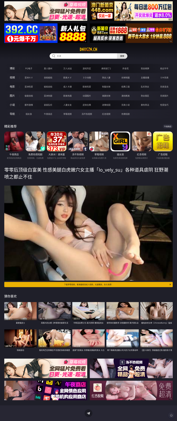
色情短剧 (125, 114)
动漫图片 (87, 95)
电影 (12, 86)
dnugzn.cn (88, 49)
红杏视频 (106, 114)
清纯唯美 (125, 95)
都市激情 (29, 104)
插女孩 (29, 114)
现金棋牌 (145, 68)
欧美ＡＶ (67, 77)
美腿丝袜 (106, 95)
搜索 (122, 56)
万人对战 (67, 68)
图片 (12, 95)
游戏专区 (87, 68)
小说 (12, 105)
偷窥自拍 (29, 95)
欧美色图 (67, 95)
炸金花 (125, 68)
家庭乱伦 (48, 104)
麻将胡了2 (106, 68)
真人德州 (48, 68)
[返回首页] (171, 415)
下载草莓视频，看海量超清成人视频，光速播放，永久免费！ (88, 284)
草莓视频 (67, 114)
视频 (12, 77)
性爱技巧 (164, 104)
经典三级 (125, 86)
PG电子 (28, 68)
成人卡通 (67, 86)
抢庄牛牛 (164, 68)
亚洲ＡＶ (29, 77)
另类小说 (125, 104)
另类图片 (164, 95)
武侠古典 (87, 104)
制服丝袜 (106, 86)
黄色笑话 (145, 104)
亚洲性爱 (29, 86)
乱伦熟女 (145, 86)
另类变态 (164, 86)
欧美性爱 (87, 86)
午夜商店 (48, 114)
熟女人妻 (106, 77)
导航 (12, 114)
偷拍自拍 (48, 86)
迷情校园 (106, 104)
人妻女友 (67, 104)
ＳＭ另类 (164, 77)
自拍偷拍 (48, 77)
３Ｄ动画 (87, 77)
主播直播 (145, 77)
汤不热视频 (87, 114)
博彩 (12, 68)
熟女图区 (145, 95)
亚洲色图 (48, 95)
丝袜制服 (125, 77)
